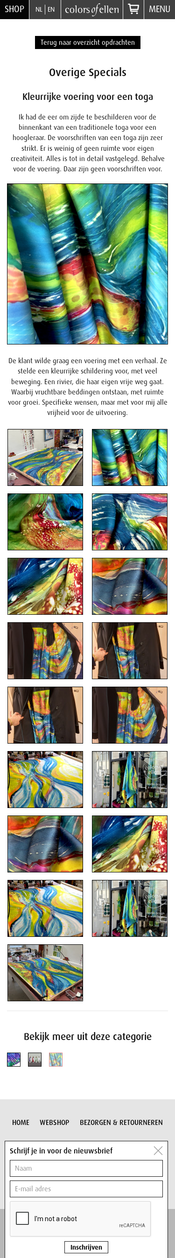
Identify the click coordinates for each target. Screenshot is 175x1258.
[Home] (92, 9)
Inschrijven (86, 1247)
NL (38, 9)
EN (51, 9)
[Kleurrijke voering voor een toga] (56, 1059)
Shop (14, 9)
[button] (45, 457)
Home (20, 1122)
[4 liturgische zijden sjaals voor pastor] (35, 1059)
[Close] (158, 1150)
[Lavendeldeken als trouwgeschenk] (14, 1059)
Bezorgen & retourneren (121, 1122)
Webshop (54, 1122)
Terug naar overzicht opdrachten (88, 42)
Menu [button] (159, 9)
